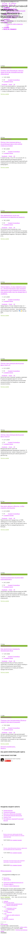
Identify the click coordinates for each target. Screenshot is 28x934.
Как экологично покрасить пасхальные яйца (10, 650)
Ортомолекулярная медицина (12, 815)
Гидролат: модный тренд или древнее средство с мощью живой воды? (14, 861)
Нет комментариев (16, 840)
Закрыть (3, 748)
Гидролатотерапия (9, 812)
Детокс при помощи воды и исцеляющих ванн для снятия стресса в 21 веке (11, 144)
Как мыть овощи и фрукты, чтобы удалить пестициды (12, 507)
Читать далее (5, 94)
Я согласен (3, 932)
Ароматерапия (8, 810)
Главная (3, 21)
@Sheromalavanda (6, 871)
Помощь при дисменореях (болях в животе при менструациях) (13, 721)
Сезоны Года (7, 817)
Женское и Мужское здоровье (12, 814)
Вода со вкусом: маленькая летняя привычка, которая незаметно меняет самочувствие (13, 836)
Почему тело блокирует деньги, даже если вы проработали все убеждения (12, 72)
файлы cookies (23, 927)
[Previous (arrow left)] (1, 923)
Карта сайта (7, 879)
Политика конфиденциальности (13, 882)
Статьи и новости (6, 67)
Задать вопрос (4, 924)
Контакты (6, 878)
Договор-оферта (8, 884)
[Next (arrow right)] (2, 923)
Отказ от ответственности (11, 886)
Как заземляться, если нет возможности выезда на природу (13, 216)
